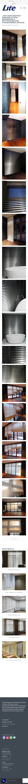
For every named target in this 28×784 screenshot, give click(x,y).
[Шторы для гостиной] (14, 627)
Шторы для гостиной (14, 637)
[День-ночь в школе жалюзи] (14, 649)
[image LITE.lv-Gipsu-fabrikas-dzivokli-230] (14, 164)
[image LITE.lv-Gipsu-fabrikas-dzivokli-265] (14, 263)
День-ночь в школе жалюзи (14, 660)
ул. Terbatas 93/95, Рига (7, 763)
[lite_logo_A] (11, 8)
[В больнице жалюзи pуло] (14, 604)
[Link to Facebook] (22, 780)
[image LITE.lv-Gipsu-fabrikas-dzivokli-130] (14, 507)
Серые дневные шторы (14, 569)
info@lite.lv (14, 3)
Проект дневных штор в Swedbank (14, 592)
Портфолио (5, 720)
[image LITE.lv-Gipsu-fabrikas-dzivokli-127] (14, 488)
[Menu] (24, 8)
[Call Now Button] (4, 781)
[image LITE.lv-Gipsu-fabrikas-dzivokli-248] (14, 72)
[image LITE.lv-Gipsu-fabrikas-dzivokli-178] (14, 412)
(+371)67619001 (11, 1)
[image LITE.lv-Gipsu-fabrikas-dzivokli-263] (14, 355)
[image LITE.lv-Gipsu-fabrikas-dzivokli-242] (14, 131)
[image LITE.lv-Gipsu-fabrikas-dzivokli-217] (14, 230)
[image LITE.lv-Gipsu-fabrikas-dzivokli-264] (14, 296)
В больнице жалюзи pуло (14, 615)
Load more (14, 539)
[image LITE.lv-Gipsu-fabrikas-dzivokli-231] (14, 197)
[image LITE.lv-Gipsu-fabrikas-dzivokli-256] (14, 329)
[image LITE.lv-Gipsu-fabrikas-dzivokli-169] (14, 469)
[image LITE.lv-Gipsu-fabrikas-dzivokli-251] (14, 46)
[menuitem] (11, 1)
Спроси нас (5, 726)
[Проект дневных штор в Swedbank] (14, 581)
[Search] (20, 8)
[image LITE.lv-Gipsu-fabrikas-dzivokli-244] (14, 98)
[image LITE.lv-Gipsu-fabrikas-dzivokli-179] (14, 393)
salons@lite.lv (5, 767)
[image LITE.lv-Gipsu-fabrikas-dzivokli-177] (14, 431)
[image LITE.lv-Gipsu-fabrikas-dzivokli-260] (14, 374)
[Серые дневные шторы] (14, 559)
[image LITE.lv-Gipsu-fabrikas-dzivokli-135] (14, 527)
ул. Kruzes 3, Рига (6, 753)
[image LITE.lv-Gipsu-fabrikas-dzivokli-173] (14, 450)
